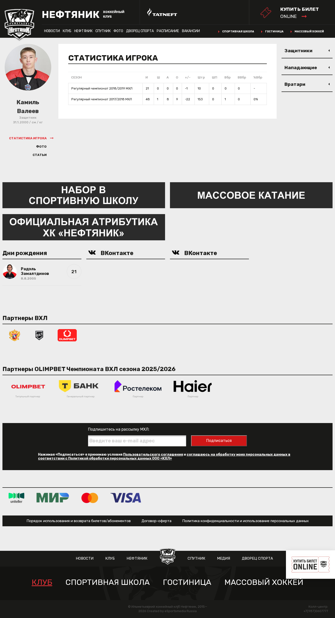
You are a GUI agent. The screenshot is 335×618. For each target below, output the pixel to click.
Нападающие (300, 67)
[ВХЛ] (39, 335)
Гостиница (274, 31)
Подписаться (219, 440)
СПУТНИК (103, 31)
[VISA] (125, 497)
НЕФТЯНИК (83, 31)
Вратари (294, 84)
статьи (40, 155)
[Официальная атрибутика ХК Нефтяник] (83, 227)
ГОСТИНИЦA (187, 582)
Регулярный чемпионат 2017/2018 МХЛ (101, 99)
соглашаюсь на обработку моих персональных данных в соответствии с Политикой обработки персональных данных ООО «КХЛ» (164, 456)
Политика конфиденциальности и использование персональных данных (245, 521)
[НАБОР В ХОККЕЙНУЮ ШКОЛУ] (83, 195)
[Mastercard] (89, 497)
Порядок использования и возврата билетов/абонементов (78, 521)
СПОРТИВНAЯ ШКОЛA (107, 582)
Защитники (298, 50)
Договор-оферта (156, 521)
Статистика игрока (28, 138)
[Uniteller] (16, 497)
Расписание (168, 31)
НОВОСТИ (52, 31)
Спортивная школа (238, 31)
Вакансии (191, 31)
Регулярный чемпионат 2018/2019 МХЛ (101, 88)
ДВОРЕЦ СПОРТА (140, 31)
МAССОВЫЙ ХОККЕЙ (263, 582)
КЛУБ (67, 31)
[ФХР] (15, 335)
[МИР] (53, 497)
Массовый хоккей (309, 31)
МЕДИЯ (223, 558)
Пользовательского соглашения (153, 454)
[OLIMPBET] (67, 335)
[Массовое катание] (251, 195)
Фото (118, 31)
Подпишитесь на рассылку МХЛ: (118, 429)
